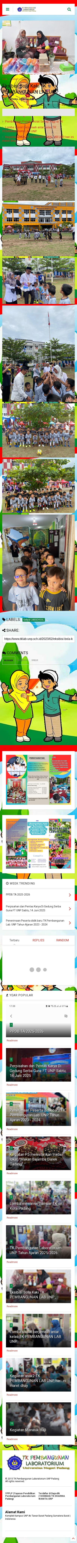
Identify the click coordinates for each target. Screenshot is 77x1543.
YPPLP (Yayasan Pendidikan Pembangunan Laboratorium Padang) (20, 1496)
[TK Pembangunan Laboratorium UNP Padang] (27, 10)
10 (12, 1423)
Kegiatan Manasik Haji (28, 1430)
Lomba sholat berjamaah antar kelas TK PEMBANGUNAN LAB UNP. (29, 129)
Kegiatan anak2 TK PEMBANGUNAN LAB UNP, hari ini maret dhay (38, 1381)
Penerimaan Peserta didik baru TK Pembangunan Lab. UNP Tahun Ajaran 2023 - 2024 (37, 1115)
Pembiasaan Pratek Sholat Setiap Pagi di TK (34, 121)
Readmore (12, 1040)
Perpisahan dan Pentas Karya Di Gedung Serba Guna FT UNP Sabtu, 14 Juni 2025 (38, 1071)
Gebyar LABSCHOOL (21, 79)
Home (4, 79)
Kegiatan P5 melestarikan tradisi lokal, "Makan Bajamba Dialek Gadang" (36, 1159)
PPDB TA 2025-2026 (27, 1031)
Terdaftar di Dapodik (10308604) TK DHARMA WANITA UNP (51, 1496)
